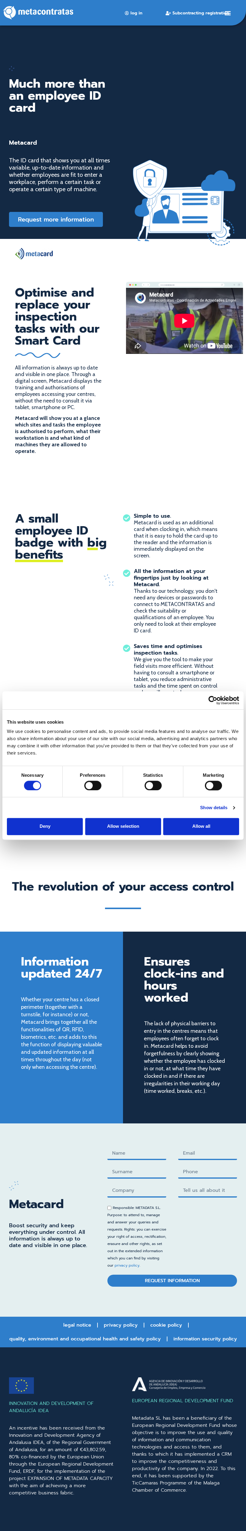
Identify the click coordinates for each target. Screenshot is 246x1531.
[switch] (92, 785)
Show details (213, 807)
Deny (45, 826)
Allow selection (123, 826)
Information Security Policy (205, 1339)
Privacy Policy (121, 1325)
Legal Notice (77, 1325)
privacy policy (127, 1265)
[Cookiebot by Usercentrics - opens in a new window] (213, 700)
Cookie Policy (166, 1325)
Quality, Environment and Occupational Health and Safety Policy (85, 1339)
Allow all (201, 826)
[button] (227, 13)
